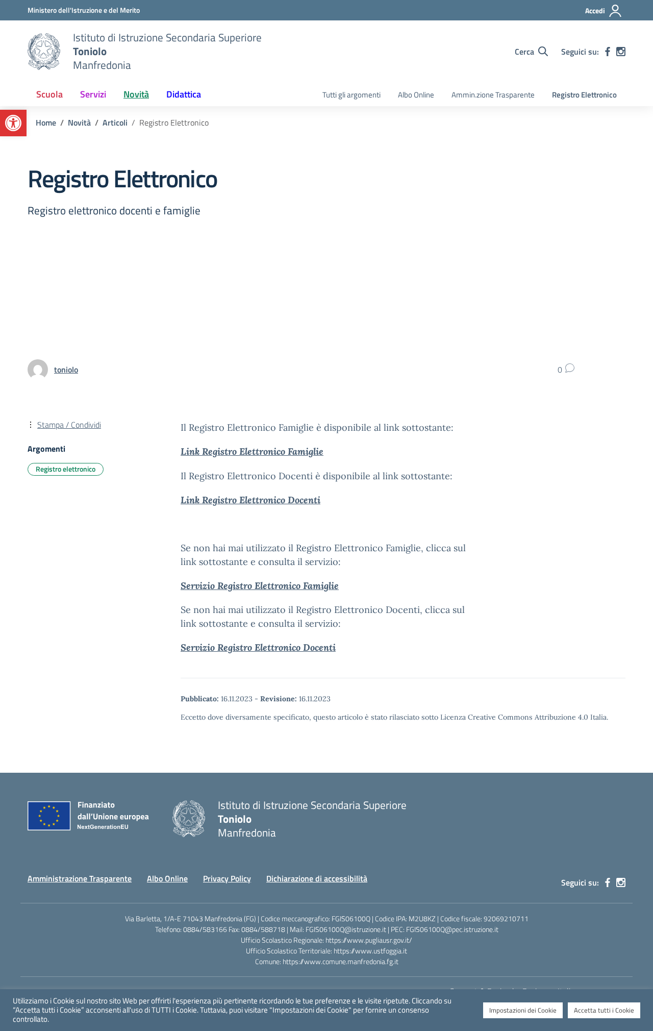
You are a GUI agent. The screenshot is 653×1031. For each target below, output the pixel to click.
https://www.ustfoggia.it (370, 950)
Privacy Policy (227, 878)
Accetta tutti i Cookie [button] (604, 1010)
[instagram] (620, 51)
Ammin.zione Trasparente (493, 95)
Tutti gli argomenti (351, 95)
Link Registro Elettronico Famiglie (252, 451)
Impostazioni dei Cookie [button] (523, 1010)
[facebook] (607, 51)
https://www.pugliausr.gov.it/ (368, 940)
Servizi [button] (93, 94)
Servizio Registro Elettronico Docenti (258, 647)
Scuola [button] (49, 94)
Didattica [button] (183, 94)
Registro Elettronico (584, 95)
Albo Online (416, 95)
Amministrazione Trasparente (80, 878)
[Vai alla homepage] (44, 51)
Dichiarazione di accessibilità (316, 878)
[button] (13, 123)
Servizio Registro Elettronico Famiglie (260, 586)
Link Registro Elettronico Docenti (250, 500)
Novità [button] (136, 94)
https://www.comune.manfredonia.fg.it (340, 961)
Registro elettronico (65, 468)
